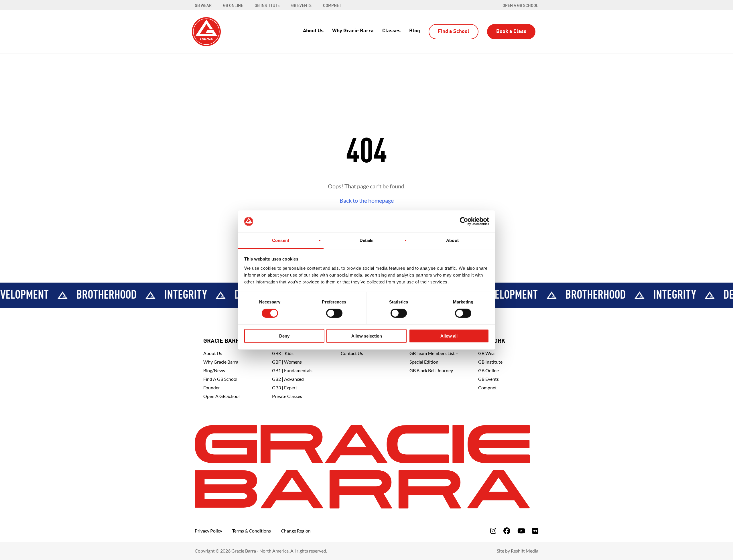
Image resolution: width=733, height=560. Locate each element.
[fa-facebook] (506, 531)
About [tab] (452, 240)
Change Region (296, 530)
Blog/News (214, 370)
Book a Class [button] (511, 31)
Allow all (449, 336)
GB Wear (487, 353)
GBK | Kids (282, 353)
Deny (284, 336)
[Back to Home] (206, 31)
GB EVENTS (301, 6)
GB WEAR (203, 6)
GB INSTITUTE (267, 6)
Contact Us (352, 353)
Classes (391, 30)
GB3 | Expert (284, 387)
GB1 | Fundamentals (292, 370)
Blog (414, 30)
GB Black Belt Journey (431, 370)
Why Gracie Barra (353, 30)
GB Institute (490, 361)
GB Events (488, 379)
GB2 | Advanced (288, 379)
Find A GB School (220, 379)
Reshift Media (524, 550)
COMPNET (332, 6)
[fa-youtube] (521, 531)
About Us (313, 30)
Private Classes (287, 396)
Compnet (487, 387)
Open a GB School (520, 6)
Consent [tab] (280, 240)
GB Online (488, 370)
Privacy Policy (208, 530)
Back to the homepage (367, 200)
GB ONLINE (233, 6)
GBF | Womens (287, 361)
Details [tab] (367, 240)
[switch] (334, 313)
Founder (211, 387)
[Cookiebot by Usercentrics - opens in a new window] (464, 221)
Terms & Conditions (251, 530)
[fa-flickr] (535, 531)
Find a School (453, 31)
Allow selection (366, 336)
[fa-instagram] (493, 531)
